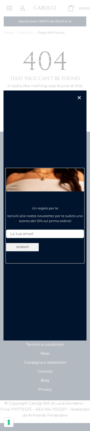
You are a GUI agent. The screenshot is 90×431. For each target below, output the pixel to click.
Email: (11, 226)
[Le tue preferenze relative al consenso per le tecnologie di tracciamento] (9, 422)
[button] (79, 97)
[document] (45, 215)
